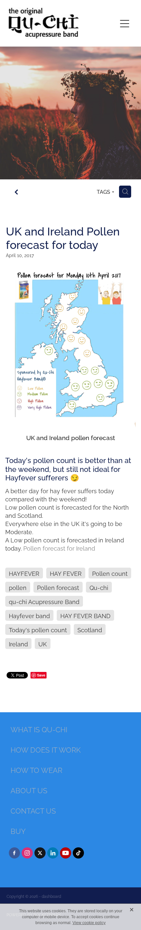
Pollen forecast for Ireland (59, 548)
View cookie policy (89, 922)
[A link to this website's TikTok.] (78, 853)
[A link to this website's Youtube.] (65, 853)
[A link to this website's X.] (40, 853)
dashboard (51, 896)
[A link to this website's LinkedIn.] (52, 853)
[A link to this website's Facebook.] (14, 853)
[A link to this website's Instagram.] (27, 853)
